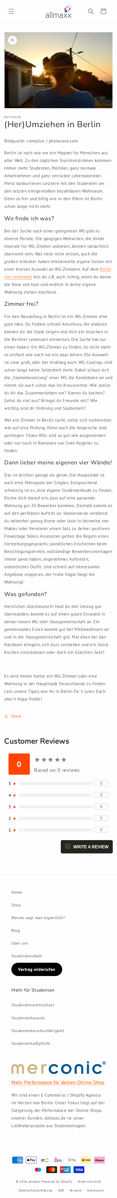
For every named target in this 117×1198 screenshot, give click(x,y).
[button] (11, 11)
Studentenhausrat (28, 1017)
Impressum (95, 1190)
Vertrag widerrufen (36, 969)
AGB (61, 1190)
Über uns (19, 943)
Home (16, 892)
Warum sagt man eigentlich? (38, 917)
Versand (76, 1190)
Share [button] (16, 716)
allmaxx (35, 1182)
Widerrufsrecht (89, 1182)
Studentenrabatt (26, 955)
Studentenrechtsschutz (33, 1004)
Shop (16, 904)
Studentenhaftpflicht (31, 1043)
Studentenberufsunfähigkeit (37, 1030)
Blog (15, 930)
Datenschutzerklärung (35, 1190)
